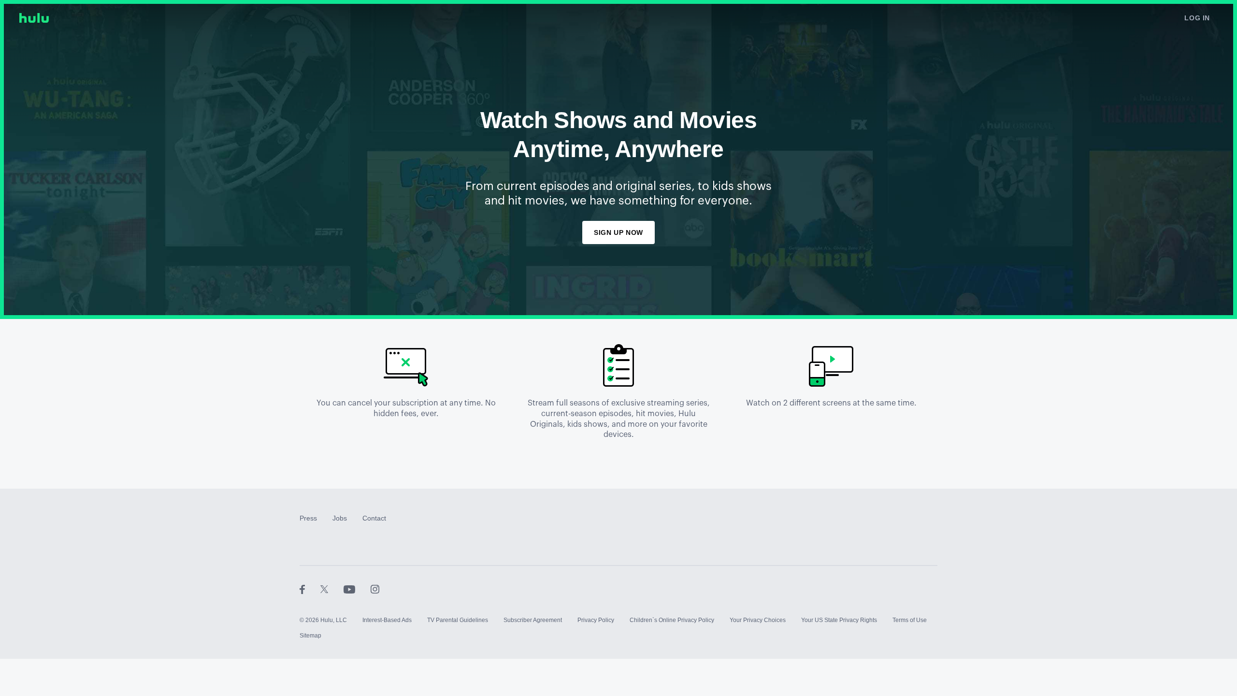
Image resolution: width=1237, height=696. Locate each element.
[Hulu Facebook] (310, 589)
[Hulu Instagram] (375, 589)
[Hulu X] (332, 589)
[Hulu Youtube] (357, 589)
